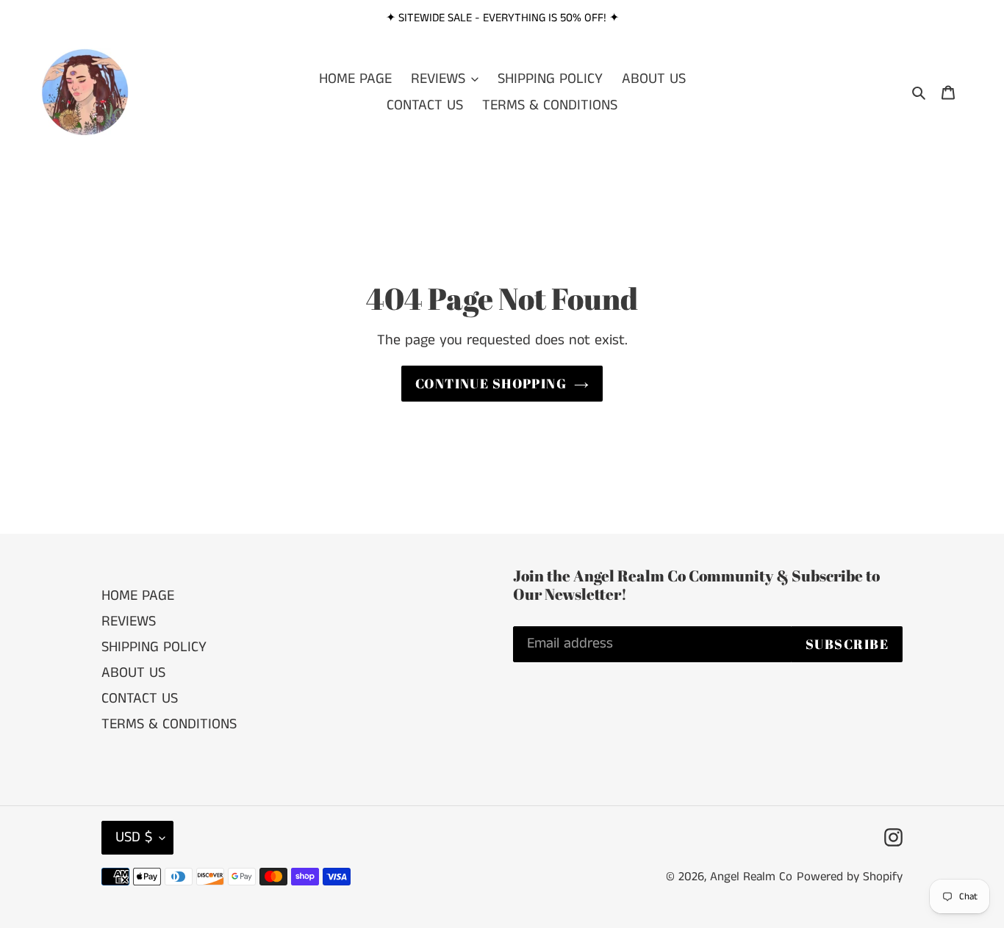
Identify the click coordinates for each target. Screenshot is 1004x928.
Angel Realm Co (751, 876)
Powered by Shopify (850, 876)
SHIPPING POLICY (154, 647)
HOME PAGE (137, 595)
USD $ (133, 837)
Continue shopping (491, 383)
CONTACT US (139, 698)
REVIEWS (128, 621)
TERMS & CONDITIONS (169, 724)
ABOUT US (133, 673)
